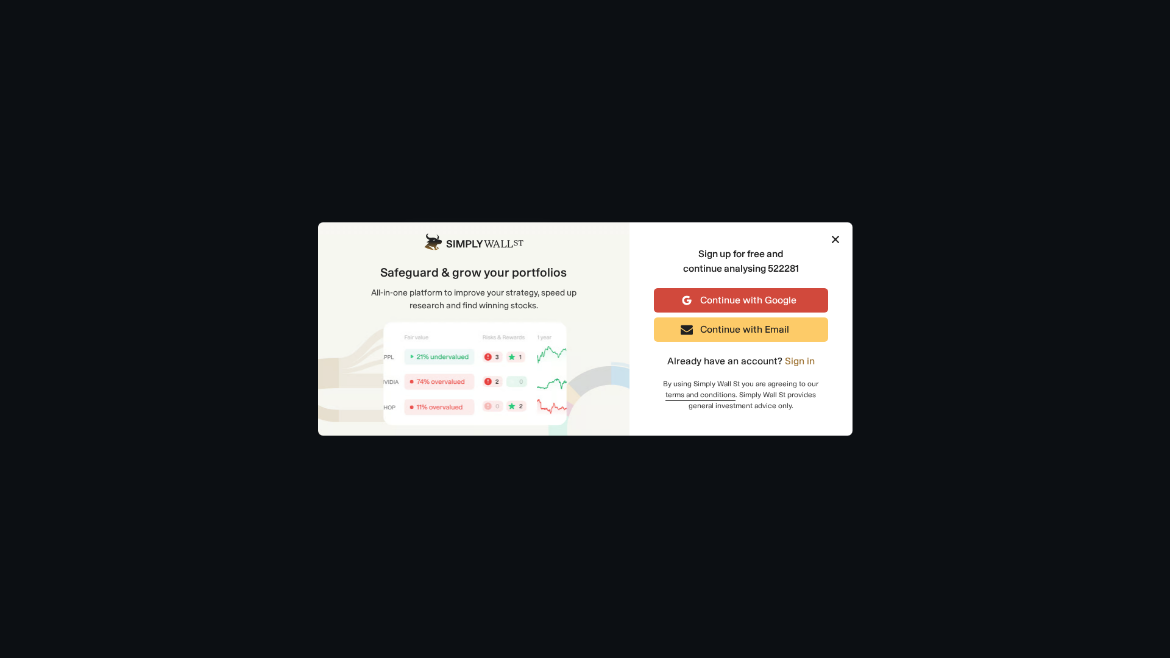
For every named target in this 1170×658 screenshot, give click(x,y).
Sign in (800, 361)
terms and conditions (700, 395)
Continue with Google (748, 300)
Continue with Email (744, 329)
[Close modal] (835, 240)
